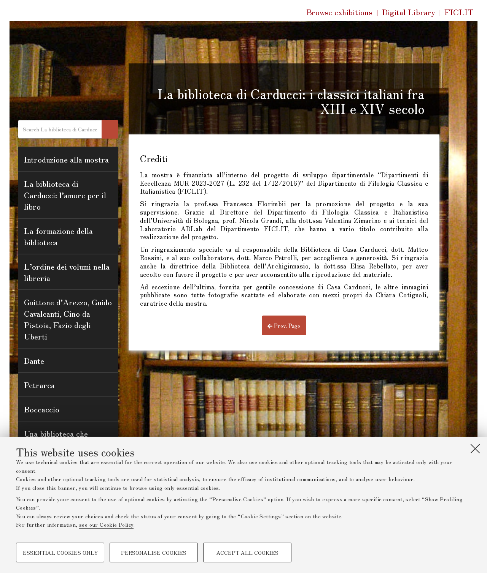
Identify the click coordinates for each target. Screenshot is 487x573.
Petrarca (39, 384)
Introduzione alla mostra (66, 159)
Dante (34, 360)
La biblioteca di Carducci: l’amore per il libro (65, 195)
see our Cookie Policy (106, 524)
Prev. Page (286, 326)
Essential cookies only (60, 552)
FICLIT (459, 12)
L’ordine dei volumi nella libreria (67, 271)
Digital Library (408, 12)
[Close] (475, 448)
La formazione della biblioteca (58, 236)
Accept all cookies (247, 552)
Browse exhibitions (339, 12)
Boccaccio (41, 409)
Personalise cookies (153, 552)
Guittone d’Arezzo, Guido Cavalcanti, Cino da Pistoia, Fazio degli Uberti (68, 319)
